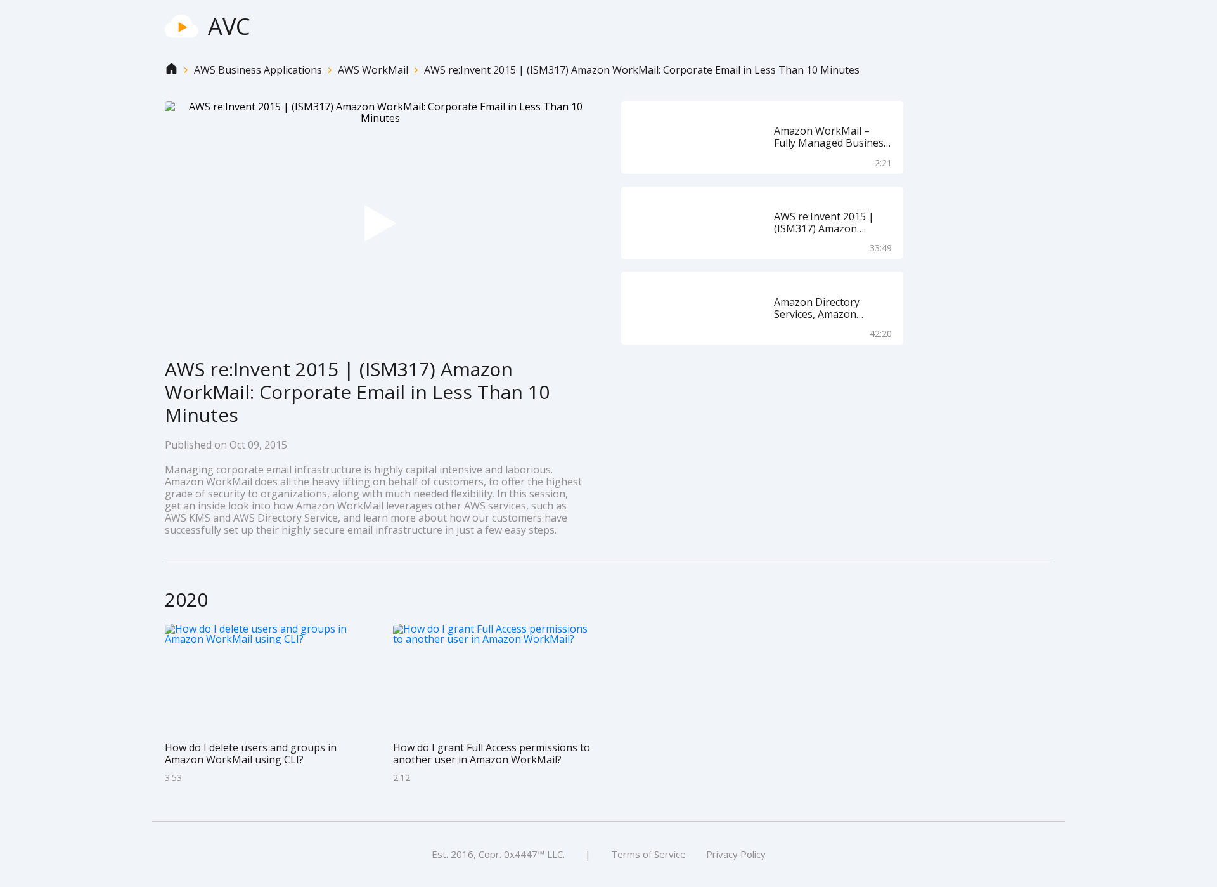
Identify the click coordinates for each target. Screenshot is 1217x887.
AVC (229, 26)
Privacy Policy (736, 854)
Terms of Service (648, 854)
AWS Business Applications (258, 70)
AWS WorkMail (373, 70)
